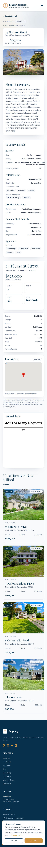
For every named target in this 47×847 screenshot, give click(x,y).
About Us (6, 758)
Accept (34, 840)
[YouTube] (12, 745)
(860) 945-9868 (9, 814)
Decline (14, 840)
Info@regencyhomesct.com (13, 818)
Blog (4, 769)
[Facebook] (4, 745)
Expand (38, 52)
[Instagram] (8, 745)
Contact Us (7, 784)
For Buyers (7, 762)
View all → (7, 485)
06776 (32, 270)
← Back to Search (10, 16)
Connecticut (23, 270)
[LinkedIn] (16, 745)
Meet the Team (8, 780)
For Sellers (7, 765)
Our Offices (7, 776)
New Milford (11, 270)
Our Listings (7, 773)
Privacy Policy (16, 835)
